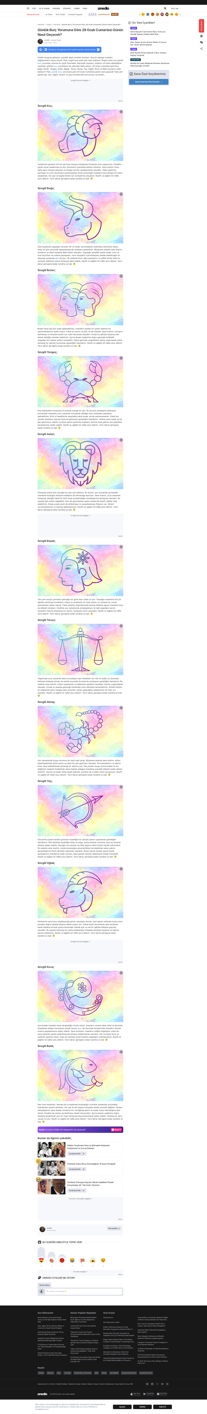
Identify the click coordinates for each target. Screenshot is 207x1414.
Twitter (41, 1373)
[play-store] (149, 1394)
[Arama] (165, 8)
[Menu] (28, 8)
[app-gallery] (162, 1394)
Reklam (84, 1384)
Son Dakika (114, 1373)
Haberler (41, 24)
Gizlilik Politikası (62, 1384)
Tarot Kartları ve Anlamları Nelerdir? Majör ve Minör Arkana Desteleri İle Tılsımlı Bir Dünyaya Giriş (153, 1319)
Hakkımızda (42, 1384)
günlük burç (57, 72)
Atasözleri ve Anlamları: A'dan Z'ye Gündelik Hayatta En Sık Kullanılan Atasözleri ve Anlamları (116, 1354)
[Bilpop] (157, 14)
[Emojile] (162, 14)
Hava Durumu (108, 1317)
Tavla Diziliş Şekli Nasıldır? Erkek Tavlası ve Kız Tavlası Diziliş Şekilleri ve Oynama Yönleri (118, 1360)
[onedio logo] (103, 8)
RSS (131, 1384)
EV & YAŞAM (44, 8)
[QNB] (143, 14)
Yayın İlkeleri (119, 1384)
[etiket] (38, 1161)
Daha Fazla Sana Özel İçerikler (147, 82)
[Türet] (147, 14)
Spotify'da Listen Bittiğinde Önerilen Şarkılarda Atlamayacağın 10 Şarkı (149, 64)
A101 (96, 1373)
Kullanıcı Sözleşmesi (106, 1384)
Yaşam (49, 24)
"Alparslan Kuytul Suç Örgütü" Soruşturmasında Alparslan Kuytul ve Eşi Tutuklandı (85, 1334)
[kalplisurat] (176, 14)
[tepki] (41, 1260)
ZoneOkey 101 (104, 14)
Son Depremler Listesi (111, 1322)
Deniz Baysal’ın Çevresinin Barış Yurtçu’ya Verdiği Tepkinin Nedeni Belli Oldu (147, 33)
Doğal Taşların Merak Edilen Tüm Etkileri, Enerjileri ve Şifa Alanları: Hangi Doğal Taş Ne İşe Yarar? (118, 1342)
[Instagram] (147, 1384)
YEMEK (77, 8)
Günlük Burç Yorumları (82, 1373)
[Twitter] (157, 1384)
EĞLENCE (67, 8)
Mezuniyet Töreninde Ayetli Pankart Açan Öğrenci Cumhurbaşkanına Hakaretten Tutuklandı (83, 1319)
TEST (34, 8)
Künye (127, 1384)
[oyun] (167, 14)
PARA (85, 8)
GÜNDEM (56, 8)
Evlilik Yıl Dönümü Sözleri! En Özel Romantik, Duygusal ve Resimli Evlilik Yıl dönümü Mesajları (117, 1329)
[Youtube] (162, 1384)
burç (40, 63)
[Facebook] (152, 1384)
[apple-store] (135, 1394)
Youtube (67, 1373)
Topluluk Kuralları (74, 1384)
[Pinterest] (167, 1384)
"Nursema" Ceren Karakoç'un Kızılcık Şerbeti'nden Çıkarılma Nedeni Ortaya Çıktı (84, 1342)
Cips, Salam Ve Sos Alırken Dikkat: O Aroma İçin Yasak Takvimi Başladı (148, 43)
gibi (57, 258)
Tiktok (104, 1373)
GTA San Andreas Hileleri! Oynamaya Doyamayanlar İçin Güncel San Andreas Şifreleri (152, 1357)
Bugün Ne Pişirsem (129, 1373)
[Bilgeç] (152, 14)
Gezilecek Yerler (146, 1373)
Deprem (50, 1373)
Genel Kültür (135, 60)
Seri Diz (115, 14)
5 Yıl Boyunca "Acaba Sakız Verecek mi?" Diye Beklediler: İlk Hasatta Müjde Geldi (52, 1347)
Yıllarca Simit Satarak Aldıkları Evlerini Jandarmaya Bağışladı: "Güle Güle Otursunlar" (83, 1351)
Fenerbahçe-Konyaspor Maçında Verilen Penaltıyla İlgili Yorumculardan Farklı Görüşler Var (85, 1359)
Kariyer (96, 1384)
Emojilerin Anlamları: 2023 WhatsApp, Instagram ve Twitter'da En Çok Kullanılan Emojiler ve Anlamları (118, 1348)
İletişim (90, 1384)
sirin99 (52, 40)
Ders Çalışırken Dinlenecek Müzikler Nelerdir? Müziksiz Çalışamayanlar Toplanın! (151, 1338)
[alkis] (171, 14)
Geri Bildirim (51, 1384)
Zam (58, 1373)
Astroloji (56, 24)
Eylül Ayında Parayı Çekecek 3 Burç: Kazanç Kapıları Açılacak (148, 54)
